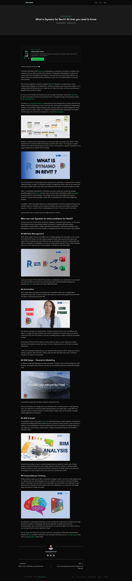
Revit (70, 16)
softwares (41, 71)
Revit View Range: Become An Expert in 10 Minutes (70, 566)
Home (96, 2)
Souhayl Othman (42, 576)
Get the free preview (37, 59)
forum (37, 193)
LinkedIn (105, 577)
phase (43, 421)
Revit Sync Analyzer (81, 577)
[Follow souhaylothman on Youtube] (48, 555)
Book (105, 2)
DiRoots (73, 95)
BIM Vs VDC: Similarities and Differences (31, 565)
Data (31, 284)
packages (75, 193)
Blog (100, 2)
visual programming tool (36, 103)
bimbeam (29, 2)
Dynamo (65, 16)
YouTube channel (72, 535)
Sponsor (100, 577)
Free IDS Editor (92, 577)
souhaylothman (61, 23)
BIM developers (59, 112)
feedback (33, 537)
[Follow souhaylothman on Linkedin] (51, 555)
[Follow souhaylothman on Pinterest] (53, 555)
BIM (61, 16)
